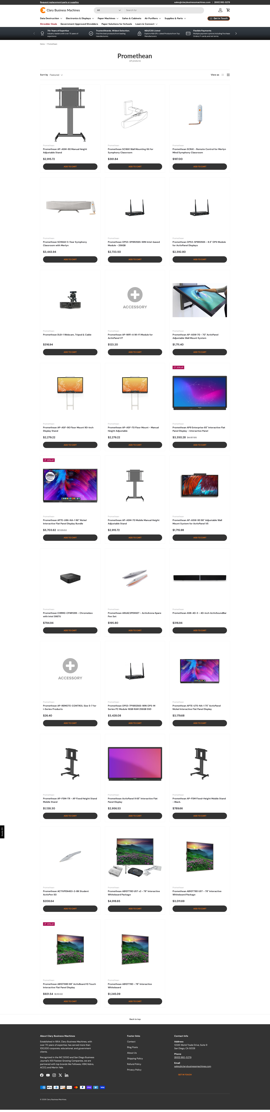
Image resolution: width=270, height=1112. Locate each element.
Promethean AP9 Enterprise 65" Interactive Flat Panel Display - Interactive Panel (199, 429)
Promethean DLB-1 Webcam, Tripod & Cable (67, 334)
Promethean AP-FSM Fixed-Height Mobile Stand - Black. (199, 800)
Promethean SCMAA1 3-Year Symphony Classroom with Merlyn (65, 244)
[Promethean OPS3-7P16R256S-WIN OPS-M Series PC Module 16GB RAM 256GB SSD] (135, 671)
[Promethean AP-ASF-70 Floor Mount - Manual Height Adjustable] (135, 393)
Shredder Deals (48, 24)
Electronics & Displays (78, 18)
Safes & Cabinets (131, 18)
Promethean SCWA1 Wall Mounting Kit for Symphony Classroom (130, 151)
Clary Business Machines (56, 1099)
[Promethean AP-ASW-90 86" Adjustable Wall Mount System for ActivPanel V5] (200, 485)
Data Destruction (49, 18)
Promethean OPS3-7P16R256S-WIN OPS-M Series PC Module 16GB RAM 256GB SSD (131, 707)
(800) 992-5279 (222, 2)
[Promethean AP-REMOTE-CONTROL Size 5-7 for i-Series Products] (70, 671)
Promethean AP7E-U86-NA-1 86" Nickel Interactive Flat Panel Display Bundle (65, 522)
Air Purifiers (151, 18)
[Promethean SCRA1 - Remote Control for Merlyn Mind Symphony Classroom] (200, 114)
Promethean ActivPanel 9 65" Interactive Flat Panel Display (133, 800)
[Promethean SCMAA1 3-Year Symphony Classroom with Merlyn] (70, 207)
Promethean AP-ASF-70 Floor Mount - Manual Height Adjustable (133, 429)
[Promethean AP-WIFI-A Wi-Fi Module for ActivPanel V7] (135, 300)
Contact (131, 1041)
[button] (228, 10)
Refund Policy (134, 1064)
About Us (132, 1052)
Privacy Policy (134, 1069)
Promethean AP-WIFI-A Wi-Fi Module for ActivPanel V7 (130, 336)
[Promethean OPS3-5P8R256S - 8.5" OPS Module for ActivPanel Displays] (200, 207)
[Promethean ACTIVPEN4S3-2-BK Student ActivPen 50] (70, 856)
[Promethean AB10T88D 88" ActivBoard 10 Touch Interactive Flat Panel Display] (70, 949)
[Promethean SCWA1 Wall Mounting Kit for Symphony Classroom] (135, 114)
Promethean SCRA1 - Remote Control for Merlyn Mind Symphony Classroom (199, 151)
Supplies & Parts (174, 18)
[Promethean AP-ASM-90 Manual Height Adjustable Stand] (70, 114)
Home (42, 44)
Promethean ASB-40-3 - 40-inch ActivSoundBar (200, 613)
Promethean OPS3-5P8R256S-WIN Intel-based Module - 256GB (134, 244)
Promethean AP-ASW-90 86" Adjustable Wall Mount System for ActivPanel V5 (197, 522)
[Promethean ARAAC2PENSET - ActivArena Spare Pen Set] (135, 578)
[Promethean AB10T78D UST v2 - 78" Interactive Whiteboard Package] (135, 856)
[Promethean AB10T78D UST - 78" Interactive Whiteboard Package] (200, 856)
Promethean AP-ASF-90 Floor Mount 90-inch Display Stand (68, 429)
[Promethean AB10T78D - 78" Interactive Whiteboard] (135, 949)
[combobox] (149, 10)
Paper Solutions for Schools (117, 24)
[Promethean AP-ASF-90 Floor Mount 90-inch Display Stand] (70, 393)
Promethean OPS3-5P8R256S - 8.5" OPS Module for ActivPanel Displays (199, 244)
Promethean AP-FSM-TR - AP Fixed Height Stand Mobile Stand (70, 800)
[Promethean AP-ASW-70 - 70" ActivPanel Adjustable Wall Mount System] (200, 300)
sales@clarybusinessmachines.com (192, 2)
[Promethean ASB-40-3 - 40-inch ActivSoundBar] (200, 578)
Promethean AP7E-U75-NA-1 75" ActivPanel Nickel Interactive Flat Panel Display (197, 707)
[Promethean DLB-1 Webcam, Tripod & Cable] (70, 300)
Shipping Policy (135, 1058)
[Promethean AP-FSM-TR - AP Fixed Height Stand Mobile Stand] (70, 764)
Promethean (52, 44)
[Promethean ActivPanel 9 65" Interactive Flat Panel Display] (135, 764)
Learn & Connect (144, 24)
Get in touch (185, 1074)
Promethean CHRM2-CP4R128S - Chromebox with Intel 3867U (68, 615)
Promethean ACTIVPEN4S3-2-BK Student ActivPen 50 (66, 893)
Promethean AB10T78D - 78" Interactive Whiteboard (130, 986)
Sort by (44, 74)
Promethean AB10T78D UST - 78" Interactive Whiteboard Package (197, 893)
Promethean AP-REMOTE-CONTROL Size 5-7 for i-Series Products (69, 707)
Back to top (135, 1019)
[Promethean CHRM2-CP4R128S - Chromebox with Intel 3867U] (70, 578)
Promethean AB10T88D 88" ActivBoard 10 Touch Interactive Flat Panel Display (69, 986)
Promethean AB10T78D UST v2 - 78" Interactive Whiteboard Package (134, 893)
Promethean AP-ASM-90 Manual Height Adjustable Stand (65, 151)
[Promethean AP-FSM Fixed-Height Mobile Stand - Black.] (200, 764)
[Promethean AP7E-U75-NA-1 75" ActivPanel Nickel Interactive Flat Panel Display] (200, 671)
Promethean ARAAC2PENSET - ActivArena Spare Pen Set (134, 615)
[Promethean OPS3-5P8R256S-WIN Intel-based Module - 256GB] (135, 207)
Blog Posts (132, 1047)
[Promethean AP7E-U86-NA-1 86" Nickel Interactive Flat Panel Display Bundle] (70, 485)
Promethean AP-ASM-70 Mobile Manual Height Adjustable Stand (133, 522)
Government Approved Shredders (79, 24)
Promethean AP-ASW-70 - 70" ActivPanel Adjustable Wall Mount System (195, 336)
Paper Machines (106, 18)
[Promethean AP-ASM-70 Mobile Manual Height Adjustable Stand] (135, 485)
